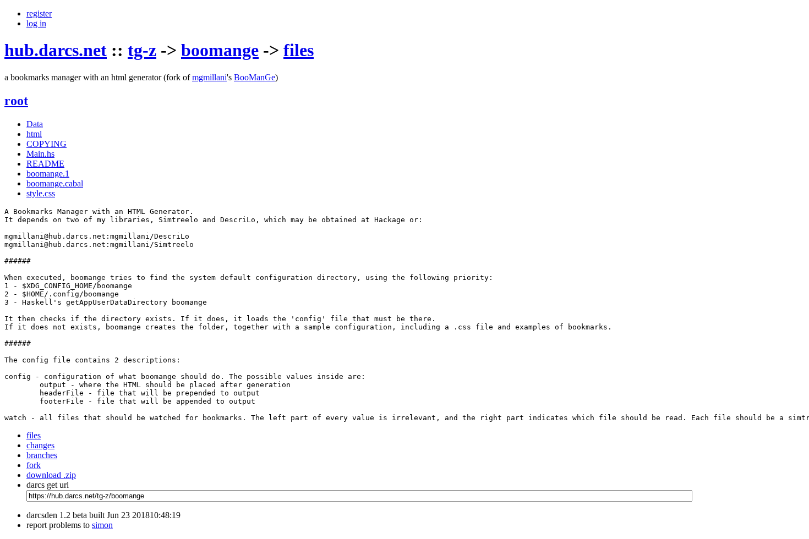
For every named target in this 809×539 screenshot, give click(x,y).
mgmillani (209, 77)
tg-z (142, 50)
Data (34, 124)
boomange (220, 50)
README (45, 163)
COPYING (46, 143)
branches (41, 455)
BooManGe (254, 77)
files (298, 50)
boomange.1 (47, 173)
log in (36, 23)
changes (40, 445)
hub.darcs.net (55, 50)
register (39, 13)
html (34, 134)
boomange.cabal (54, 183)
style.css (40, 193)
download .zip (51, 475)
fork (33, 465)
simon (102, 525)
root (16, 101)
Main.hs (40, 153)
